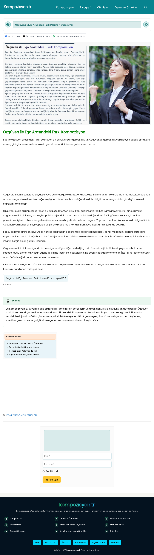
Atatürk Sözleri (117, 524)
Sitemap (115, 542)
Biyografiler (15, 524)
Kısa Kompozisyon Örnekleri (73, 531)
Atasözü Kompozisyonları (72, 524)
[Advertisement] (77, 170)
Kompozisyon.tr (17, 6)
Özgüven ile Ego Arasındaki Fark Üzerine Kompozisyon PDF (36, 278)
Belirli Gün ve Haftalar (120, 518)
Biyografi (85, 7)
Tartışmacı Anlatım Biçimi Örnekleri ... (27, 343)
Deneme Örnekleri (126, 7)
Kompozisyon (65, 7)
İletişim (65, 542)
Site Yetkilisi (80, 542)
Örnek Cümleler (17, 531)
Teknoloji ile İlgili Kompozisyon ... (24, 347)
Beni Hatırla (52, 471)
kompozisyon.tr (77, 505)
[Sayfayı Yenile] (146, 24)
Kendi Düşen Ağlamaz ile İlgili (23, 350)
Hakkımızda (50, 542)
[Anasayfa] (8, 24)
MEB (37, 542)
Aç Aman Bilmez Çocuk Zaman (24, 354)
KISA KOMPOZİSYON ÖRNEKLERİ (21, 415)
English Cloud (98, 542)
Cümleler (103, 7)
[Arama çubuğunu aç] (145, 7)
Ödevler (114, 531)
